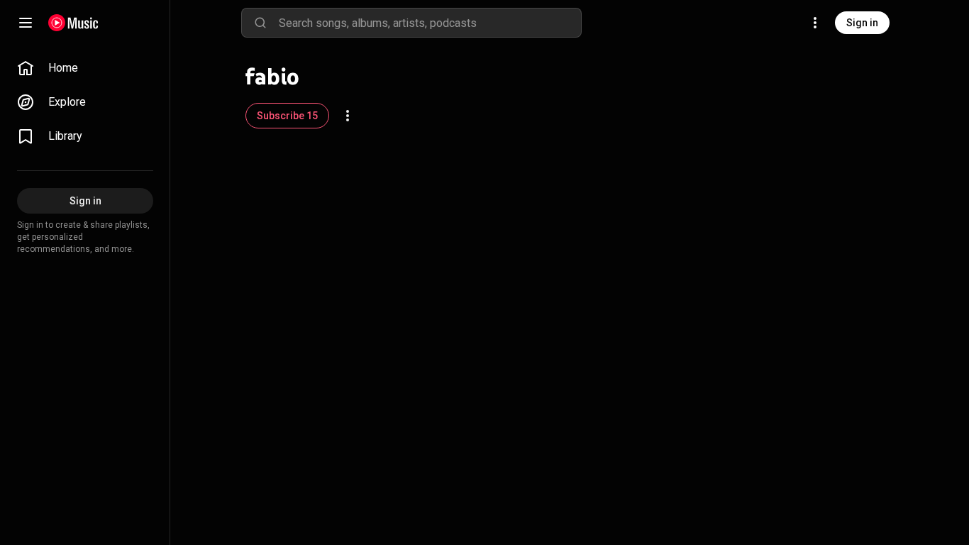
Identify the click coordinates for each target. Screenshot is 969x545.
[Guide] (25, 22)
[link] (85, 68)
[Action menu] (347, 115)
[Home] (73, 22)
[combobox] (430, 23)
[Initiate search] (260, 22)
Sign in (862, 22)
